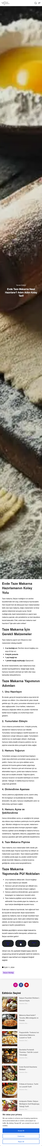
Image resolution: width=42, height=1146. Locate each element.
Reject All (21, 1142)
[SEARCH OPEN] (35, 3)
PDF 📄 (20, 943)
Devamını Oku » (23, 1003)
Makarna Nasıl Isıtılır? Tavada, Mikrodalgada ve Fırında (28, 1018)
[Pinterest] (26, 985)
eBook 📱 (34, 943)
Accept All (21, 1131)
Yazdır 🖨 (8, 943)
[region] (21, 1128)
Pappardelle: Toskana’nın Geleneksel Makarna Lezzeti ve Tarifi (29, 1035)
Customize (21, 1136)
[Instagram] (15, 985)
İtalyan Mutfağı (8, 972)
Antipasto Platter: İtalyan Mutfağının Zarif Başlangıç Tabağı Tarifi (29, 1104)
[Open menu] (39, 3)
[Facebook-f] (21, 985)
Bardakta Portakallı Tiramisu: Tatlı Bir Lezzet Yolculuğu (28, 1052)
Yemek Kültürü (21, 285)
